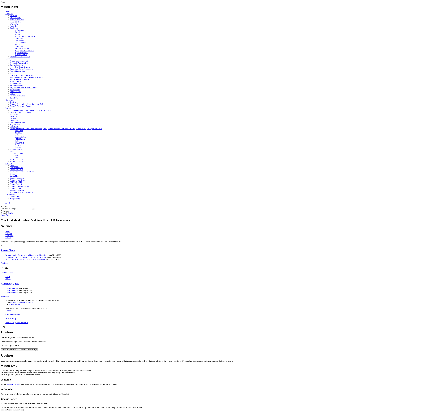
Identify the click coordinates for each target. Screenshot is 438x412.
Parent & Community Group (20, 106)
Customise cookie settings (28, 349)
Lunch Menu (14, 176)
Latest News (8, 250)
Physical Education (21, 53)
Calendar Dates (10, 283)
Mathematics (19, 30)
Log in (7, 203)
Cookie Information (12, 314)
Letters (12, 73)
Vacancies (13, 26)
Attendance (19, 131)
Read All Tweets (7, 273)
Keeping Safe (10, 194)
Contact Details (15, 22)
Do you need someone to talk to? (22, 172)
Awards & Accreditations (19, 63)
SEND (12, 94)
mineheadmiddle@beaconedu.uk (22, 302)
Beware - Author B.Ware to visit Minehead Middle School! (26, 255)
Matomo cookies (13, 384)
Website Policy (10, 319)
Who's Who (14, 24)
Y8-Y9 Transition (16, 162)
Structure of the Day (17, 96)
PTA (11, 151)
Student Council (16, 184)
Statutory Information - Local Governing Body (27, 104)
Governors (9, 100)
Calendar (13, 118)
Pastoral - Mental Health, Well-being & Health (26, 77)
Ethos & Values (15, 18)
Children (8, 164)
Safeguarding (15, 90)
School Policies (15, 92)
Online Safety (15, 196)
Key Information (11, 59)
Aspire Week (14, 114)
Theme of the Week (17, 190)
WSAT (7, 279)
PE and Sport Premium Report (21, 79)
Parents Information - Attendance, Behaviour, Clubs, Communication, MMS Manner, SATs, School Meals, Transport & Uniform (56, 129)
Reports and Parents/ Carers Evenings (23, 88)
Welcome (13, 16)
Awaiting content (21, 55)
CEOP (7, 277)
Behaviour (18, 133)
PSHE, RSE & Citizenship (24, 51)
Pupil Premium (15, 83)
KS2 (16, 155)
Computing (19, 38)
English (17, 32)
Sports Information (16, 153)
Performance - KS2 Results (20, 57)
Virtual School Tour (17, 20)
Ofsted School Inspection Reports (22, 75)
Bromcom (13, 116)
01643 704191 (14, 304)
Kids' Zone (9, 236)
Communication (20, 137)
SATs (16, 141)
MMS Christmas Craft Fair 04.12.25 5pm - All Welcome (25, 257)
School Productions (17, 178)
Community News (16, 168)
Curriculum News (16, 170)
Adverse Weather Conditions (20, 112)
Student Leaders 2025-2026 (20, 186)
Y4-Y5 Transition (16, 159)
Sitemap (8, 310)
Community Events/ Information (21, 69)
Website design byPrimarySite (16, 323)
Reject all (5, 349)
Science (17, 34)
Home (7, 12)
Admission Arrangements (19, 61)
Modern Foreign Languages (25, 36)
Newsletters (14, 127)
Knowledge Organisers (23, 67)
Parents (8, 108)
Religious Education (22, 49)
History (17, 44)
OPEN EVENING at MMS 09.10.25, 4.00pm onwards (25, 259)
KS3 (16, 157)
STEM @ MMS (16, 182)
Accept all (13, 349)
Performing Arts (20, 42)
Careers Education (16, 65)
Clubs (17, 135)
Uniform (18, 147)
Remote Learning (16, 86)
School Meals (19, 143)
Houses (12, 174)
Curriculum (14, 28)
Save (21, 410)
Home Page (5, 215)
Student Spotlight (16, 188)
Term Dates (14, 98)
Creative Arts (19, 40)
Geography (19, 46)
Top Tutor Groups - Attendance (21, 192)
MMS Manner (20, 139)
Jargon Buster (15, 125)
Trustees (13, 102)
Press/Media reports (17, 149)
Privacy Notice (15, 81)
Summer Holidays (11, 288)
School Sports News (17, 180)
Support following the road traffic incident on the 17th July (31, 110)
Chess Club (14, 166)
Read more (5, 263)
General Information (17, 71)
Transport (18, 145)
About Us (9, 14)
